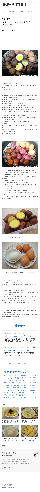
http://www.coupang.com (12, 333)
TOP (36, 485)
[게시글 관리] (12, 363)
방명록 (21, 11)
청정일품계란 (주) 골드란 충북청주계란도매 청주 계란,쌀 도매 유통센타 (19, 354)
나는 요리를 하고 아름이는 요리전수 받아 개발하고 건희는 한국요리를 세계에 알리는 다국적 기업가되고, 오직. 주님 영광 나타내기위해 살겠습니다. (16, 461)
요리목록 (11, 11)
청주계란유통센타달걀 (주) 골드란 (17, 350)
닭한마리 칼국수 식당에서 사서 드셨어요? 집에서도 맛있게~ (15, 386)
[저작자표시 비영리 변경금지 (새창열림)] (25, 364)
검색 (31, 3)
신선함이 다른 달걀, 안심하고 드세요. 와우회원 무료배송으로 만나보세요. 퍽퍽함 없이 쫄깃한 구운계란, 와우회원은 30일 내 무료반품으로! (19, 340)
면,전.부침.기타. (9, 372)
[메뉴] (36, 3)
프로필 (30, 11)
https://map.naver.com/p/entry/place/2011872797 (18, 347)
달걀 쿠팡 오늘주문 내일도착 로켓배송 (18, 336)
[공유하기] (10, 363)
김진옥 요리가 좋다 (14, 3)
